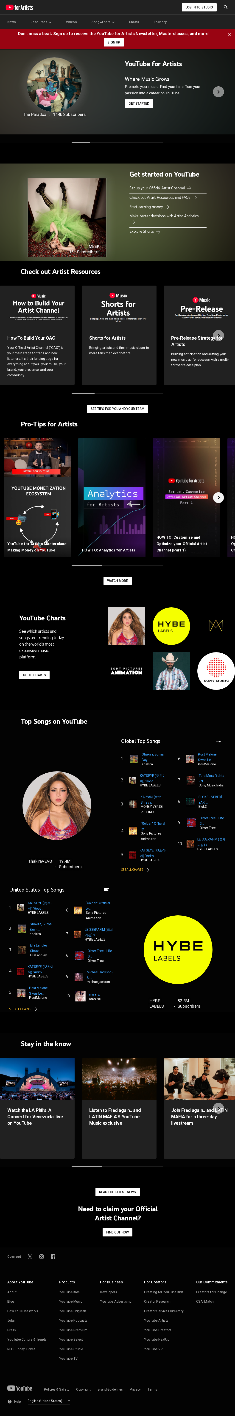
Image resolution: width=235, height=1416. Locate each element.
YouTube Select (71, 1339)
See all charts (132, 870)
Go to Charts (34, 675)
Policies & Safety (56, 1389)
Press (11, 1330)
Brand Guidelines (110, 1389)
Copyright (83, 1389)
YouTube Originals (73, 1311)
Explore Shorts (142, 231)
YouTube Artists (156, 1320)
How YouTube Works (22, 1311)
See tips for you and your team (117, 409)
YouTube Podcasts (73, 1320)
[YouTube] (19, 1388)
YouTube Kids (69, 1292)
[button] (225, 7)
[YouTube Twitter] (30, 1257)
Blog (10, 1301)
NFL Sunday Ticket (21, 1349)
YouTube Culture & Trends (27, 1339)
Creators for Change (211, 1292)
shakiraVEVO (40, 861)
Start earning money (146, 206)
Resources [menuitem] (39, 22)
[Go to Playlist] (218, 743)
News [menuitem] (11, 22)
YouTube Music (70, 1301)
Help (17, 1401)
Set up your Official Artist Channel (157, 188)
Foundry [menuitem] (160, 22)
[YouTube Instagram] (41, 1257)
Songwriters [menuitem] (101, 22)
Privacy (135, 1389)
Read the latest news (117, 1192)
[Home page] (19, 7)
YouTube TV (68, 1358)
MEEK (94, 246)
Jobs (11, 1320)
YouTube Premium (73, 1330)
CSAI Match (205, 1301)
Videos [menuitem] (71, 22)
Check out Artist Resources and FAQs (160, 197)
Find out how (117, 1232)
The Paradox (34, 114)
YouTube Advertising (115, 1301)
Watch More (117, 581)
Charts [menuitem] (134, 22)
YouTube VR (153, 1349)
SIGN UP (113, 42)
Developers (108, 1292)
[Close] (231, 34)
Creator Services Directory (164, 1311)
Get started (139, 103)
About (12, 1292)
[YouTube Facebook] (53, 1257)
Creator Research (157, 1301)
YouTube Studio (71, 1349)
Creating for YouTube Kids (163, 1292)
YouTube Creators (157, 1330)
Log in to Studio (199, 7)
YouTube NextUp (156, 1339)
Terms (152, 1389)
